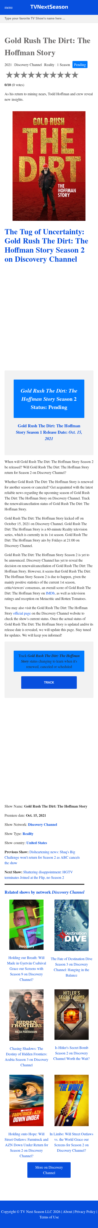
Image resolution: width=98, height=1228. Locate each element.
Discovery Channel (42, 824)
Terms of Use (49, 1217)
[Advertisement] (49, 318)
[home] (49, 7)
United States (36, 842)
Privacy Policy (85, 1211)
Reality (28, 833)
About (67, 1211)
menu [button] (9, 7)
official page (22, 613)
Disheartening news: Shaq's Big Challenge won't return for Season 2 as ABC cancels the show (42, 857)
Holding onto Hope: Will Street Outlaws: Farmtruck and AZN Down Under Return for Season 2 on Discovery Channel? (26, 1144)
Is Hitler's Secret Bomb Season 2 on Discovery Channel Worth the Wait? (71, 1053)
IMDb (50, 593)
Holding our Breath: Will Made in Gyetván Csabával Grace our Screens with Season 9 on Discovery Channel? (26, 968)
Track (49, 682)
